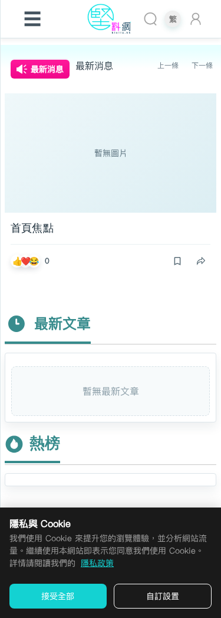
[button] (33, 261)
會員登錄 (198, 18)
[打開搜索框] (150, 19)
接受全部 (57, 596)
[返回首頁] (111, 19)
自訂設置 (162, 596)
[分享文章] (201, 261)
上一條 (168, 65)
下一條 (202, 65)
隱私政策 (97, 563)
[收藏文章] (177, 261)
